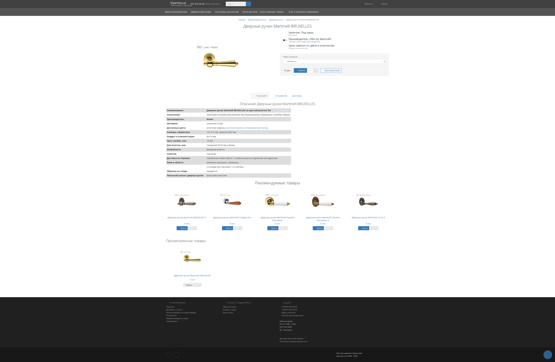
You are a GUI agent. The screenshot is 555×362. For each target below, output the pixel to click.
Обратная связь (230, 307)
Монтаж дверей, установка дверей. (181, 312)
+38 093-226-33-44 (289, 307)
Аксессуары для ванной (227, 11)
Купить (302, 70)
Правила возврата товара (177, 318)
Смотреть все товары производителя (304, 41)
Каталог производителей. (292, 315)
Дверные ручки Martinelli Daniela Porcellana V (323, 219)
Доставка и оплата (174, 309)
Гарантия (170, 307)
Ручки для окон (250, 11)
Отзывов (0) (281, 95)
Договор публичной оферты (291, 338)
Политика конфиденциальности (294, 341)
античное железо (234, 127)
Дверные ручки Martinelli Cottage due (232, 217)
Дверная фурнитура (201, 11)
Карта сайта (228, 312)
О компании (171, 315)
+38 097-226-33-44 (289, 309)
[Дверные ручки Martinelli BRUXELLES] (220, 60)
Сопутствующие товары (272, 11)
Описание (261, 95)
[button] (367, 4)
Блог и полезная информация (303, 11)
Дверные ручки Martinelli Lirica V (368, 217)
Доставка (296, 95)
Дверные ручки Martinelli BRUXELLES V (187, 217)
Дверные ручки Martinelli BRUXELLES (192, 275)
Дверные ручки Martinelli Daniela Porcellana (277, 219)
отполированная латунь (256, 127)
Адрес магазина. (288, 312)
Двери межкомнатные (176, 11)
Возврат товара (229, 309)
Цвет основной (290, 57)
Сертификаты (172, 321)
